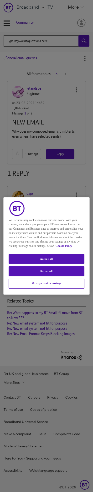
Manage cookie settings (47, 283)
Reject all (46, 271)
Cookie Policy (64, 246)
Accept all (46, 258)
